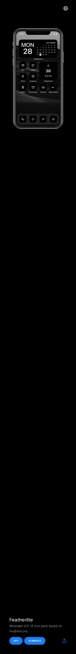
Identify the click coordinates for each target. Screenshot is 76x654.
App (16, 640)
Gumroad (34, 640)
